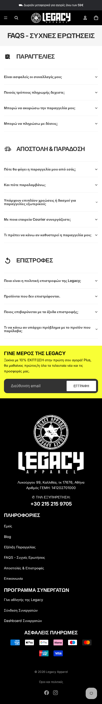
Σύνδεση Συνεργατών (21, 610)
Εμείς (8, 526)
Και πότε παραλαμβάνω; (25, 185)
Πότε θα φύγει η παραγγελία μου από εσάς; (40, 169)
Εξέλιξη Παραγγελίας (20, 547)
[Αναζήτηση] (16, 17)
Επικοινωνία (13, 578)
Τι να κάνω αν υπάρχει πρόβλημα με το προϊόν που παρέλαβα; (47, 329)
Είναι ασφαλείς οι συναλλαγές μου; (33, 77)
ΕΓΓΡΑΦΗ (81, 386)
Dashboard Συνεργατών (23, 621)
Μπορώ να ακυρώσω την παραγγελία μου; (40, 108)
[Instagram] (55, 693)
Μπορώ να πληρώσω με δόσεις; (31, 123)
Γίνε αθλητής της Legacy (23, 599)
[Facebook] (47, 693)
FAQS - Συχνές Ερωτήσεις (24, 557)
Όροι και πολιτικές (51, 682)
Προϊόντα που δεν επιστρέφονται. (32, 296)
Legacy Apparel (57, 672)
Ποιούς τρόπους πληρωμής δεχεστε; (34, 92)
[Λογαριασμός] (85, 17)
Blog (7, 536)
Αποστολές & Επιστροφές (24, 568)
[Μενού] (5, 17)
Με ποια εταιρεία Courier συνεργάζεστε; (37, 219)
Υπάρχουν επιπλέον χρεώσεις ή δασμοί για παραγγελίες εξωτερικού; (40, 202)
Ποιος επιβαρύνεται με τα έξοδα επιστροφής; (41, 312)
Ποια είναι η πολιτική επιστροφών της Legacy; (42, 280)
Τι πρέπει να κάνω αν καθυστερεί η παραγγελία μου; (48, 235)
